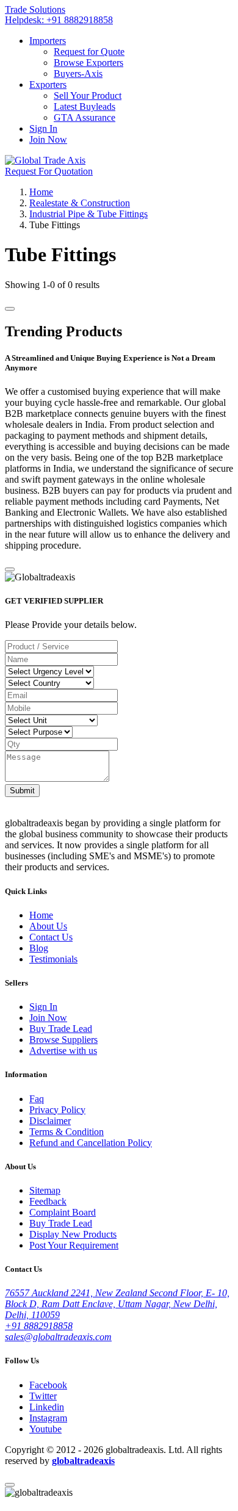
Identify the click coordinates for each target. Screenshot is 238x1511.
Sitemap (44, 1190)
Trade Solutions (35, 9)
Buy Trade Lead (60, 1028)
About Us (48, 926)
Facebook (48, 1385)
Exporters (48, 84)
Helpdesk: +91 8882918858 (59, 20)
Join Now (48, 139)
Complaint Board (62, 1212)
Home (41, 192)
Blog (38, 948)
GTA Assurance (84, 117)
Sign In (43, 128)
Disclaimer (50, 1121)
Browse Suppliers (63, 1039)
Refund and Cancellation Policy (90, 1143)
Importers (47, 40)
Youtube (45, 1429)
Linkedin (46, 1407)
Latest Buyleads (84, 106)
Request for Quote (89, 51)
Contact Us (51, 937)
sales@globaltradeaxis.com (58, 1337)
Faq (36, 1099)
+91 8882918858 (39, 1326)
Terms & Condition (66, 1132)
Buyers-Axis (78, 73)
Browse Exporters (88, 62)
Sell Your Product (87, 95)
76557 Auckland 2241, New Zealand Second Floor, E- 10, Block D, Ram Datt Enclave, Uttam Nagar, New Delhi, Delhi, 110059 (117, 1304)
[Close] (10, 569)
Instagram (48, 1418)
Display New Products (73, 1234)
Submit (22, 790)
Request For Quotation (49, 171)
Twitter (43, 1396)
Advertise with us (63, 1050)
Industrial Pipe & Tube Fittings (88, 214)
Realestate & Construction (79, 203)
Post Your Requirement (73, 1245)
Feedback (48, 1201)
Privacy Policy (57, 1110)
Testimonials (53, 959)
